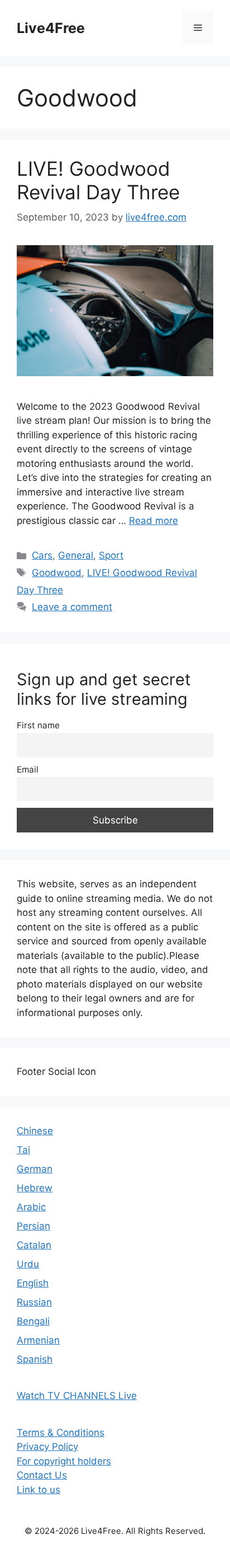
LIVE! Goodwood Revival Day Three (98, 180)
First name (38, 725)
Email (28, 769)
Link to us (38, 1489)
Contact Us (42, 1475)
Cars (42, 555)
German (34, 1168)
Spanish (34, 1359)
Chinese (35, 1130)
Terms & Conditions (60, 1432)
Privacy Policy (47, 1446)
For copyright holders (64, 1461)
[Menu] (198, 28)
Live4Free (51, 28)
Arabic (31, 1207)
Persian (33, 1226)
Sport (111, 555)
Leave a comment (72, 606)
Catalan (34, 1245)
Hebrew (34, 1188)
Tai (23, 1149)
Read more (153, 520)
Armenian (38, 1340)
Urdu (28, 1264)
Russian (34, 1302)
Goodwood (57, 572)
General (75, 555)
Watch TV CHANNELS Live (77, 1395)
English (33, 1283)
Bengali (33, 1321)
